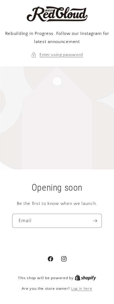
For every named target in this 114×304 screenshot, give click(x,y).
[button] (57, 55)
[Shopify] (85, 278)
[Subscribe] (95, 221)
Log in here (81, 288)
